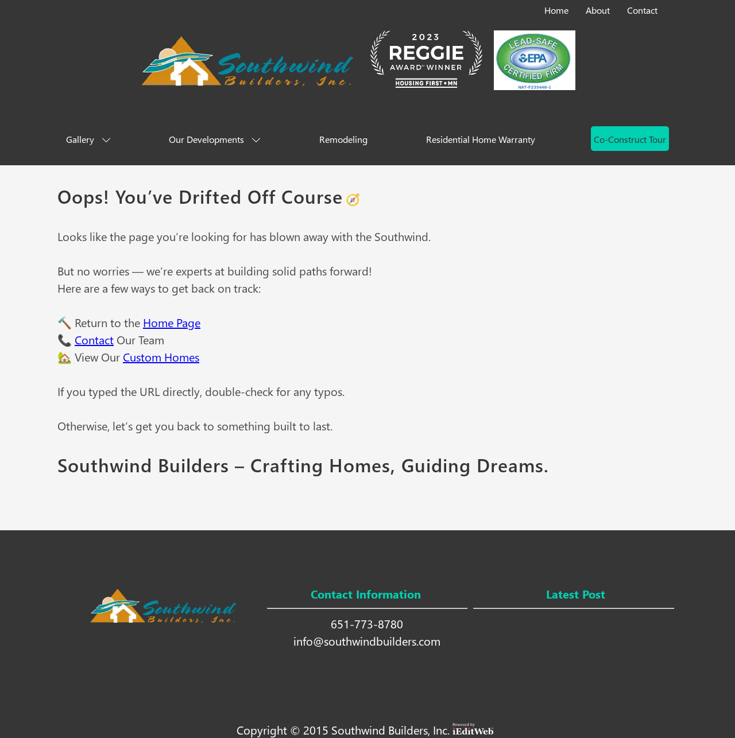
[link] (557, 8)
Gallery (80, 139)
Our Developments (206, 139)
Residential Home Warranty (480, 139)
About (598, 10)
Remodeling (343, 139)
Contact (642, 10)
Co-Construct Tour (630, 139)
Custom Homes (161, 356)
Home (556, 10)
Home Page (171, 322)
